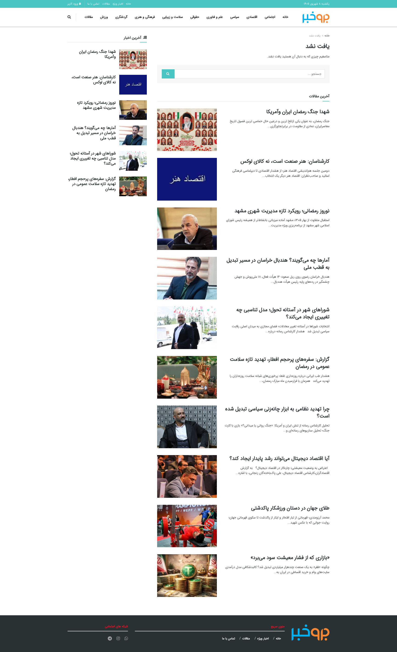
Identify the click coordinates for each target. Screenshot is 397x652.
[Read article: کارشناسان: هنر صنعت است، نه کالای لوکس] (187, 179)
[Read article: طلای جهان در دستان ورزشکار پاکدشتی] (187, 526)
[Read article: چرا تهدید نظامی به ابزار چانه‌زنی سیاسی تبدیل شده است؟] (187, 427)
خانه (128, 4)
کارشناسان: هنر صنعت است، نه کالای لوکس (285, 161)
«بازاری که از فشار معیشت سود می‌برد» (290, 558)
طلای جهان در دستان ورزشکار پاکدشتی (290, 508)
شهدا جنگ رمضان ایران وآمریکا (297, 112)
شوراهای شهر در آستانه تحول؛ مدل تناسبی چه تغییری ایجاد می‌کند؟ (282, 313)
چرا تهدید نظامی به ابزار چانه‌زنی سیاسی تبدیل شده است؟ (277, 412)
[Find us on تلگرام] (110, 638)
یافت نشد (314, 36)
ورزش (104, 17)
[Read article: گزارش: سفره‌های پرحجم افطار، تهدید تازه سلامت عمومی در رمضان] (187, 377)
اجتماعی (270, 17)
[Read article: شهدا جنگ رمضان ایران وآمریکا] (187, 129)
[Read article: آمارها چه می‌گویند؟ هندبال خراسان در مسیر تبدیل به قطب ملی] (187, 278)
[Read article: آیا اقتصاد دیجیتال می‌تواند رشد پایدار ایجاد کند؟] (187, 476)
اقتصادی (252, 17)
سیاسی (234, 17)
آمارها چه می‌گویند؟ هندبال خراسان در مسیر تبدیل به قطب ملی (278, 263)
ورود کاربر (73, 4)
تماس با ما (93, 4)
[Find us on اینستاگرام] (118, 638)
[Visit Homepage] (316, 17)
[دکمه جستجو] (69, 17)
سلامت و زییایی (172, 17)
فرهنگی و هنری (145, 17)
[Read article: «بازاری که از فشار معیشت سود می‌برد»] (187, 575)
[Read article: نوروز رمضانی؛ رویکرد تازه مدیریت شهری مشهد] (187, 228)
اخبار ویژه (118, 4)
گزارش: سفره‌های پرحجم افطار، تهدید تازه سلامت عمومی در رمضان (279, 362)
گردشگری (121, 17)
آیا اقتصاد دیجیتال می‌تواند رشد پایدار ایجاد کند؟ (279, 458)
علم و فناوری (215, 17)
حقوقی (194, 17)
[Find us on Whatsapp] (126, 638)
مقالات (106, 4)
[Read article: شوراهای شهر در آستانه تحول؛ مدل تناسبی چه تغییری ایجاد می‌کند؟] (187, 327)
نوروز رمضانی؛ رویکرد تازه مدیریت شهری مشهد (282, 211)
